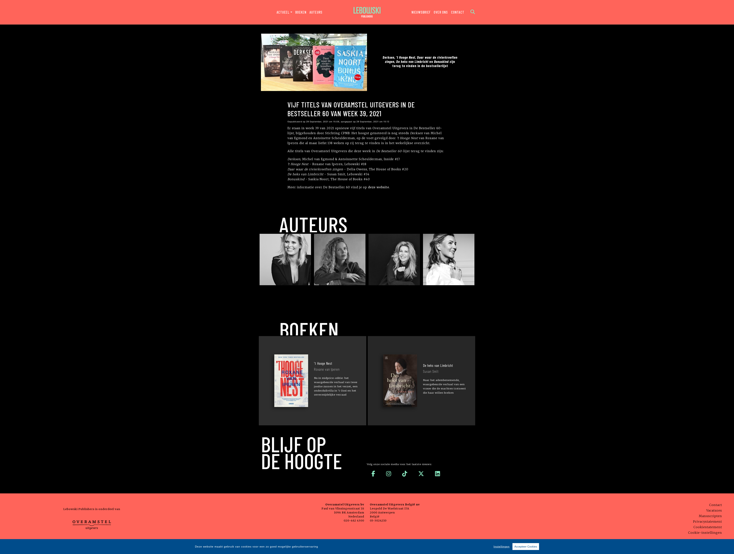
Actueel (283, 12)
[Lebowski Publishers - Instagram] (389, 473)
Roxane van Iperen (339, 290)
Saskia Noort (449, 290)
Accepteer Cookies (525, 546)
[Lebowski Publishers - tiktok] (405, 473)
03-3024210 (378, 520)
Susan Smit (394, 290)
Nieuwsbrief (421, 12)
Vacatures (714, 510)
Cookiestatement (707, 527)
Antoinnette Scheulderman (285, 290)
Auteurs (315, 12)
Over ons (441, 12)
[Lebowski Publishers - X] (421, 473)
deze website (378, 187)
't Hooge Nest (323, 363)
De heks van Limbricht (438, 365)
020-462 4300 (354, 520)
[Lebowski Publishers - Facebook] (373, 473)
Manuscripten (710, 516)
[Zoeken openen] (473, 12)
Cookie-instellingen (705, 533)
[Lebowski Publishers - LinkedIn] (437, 473)
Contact (457, 12)
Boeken (300, 12)
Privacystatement (707, 521)
